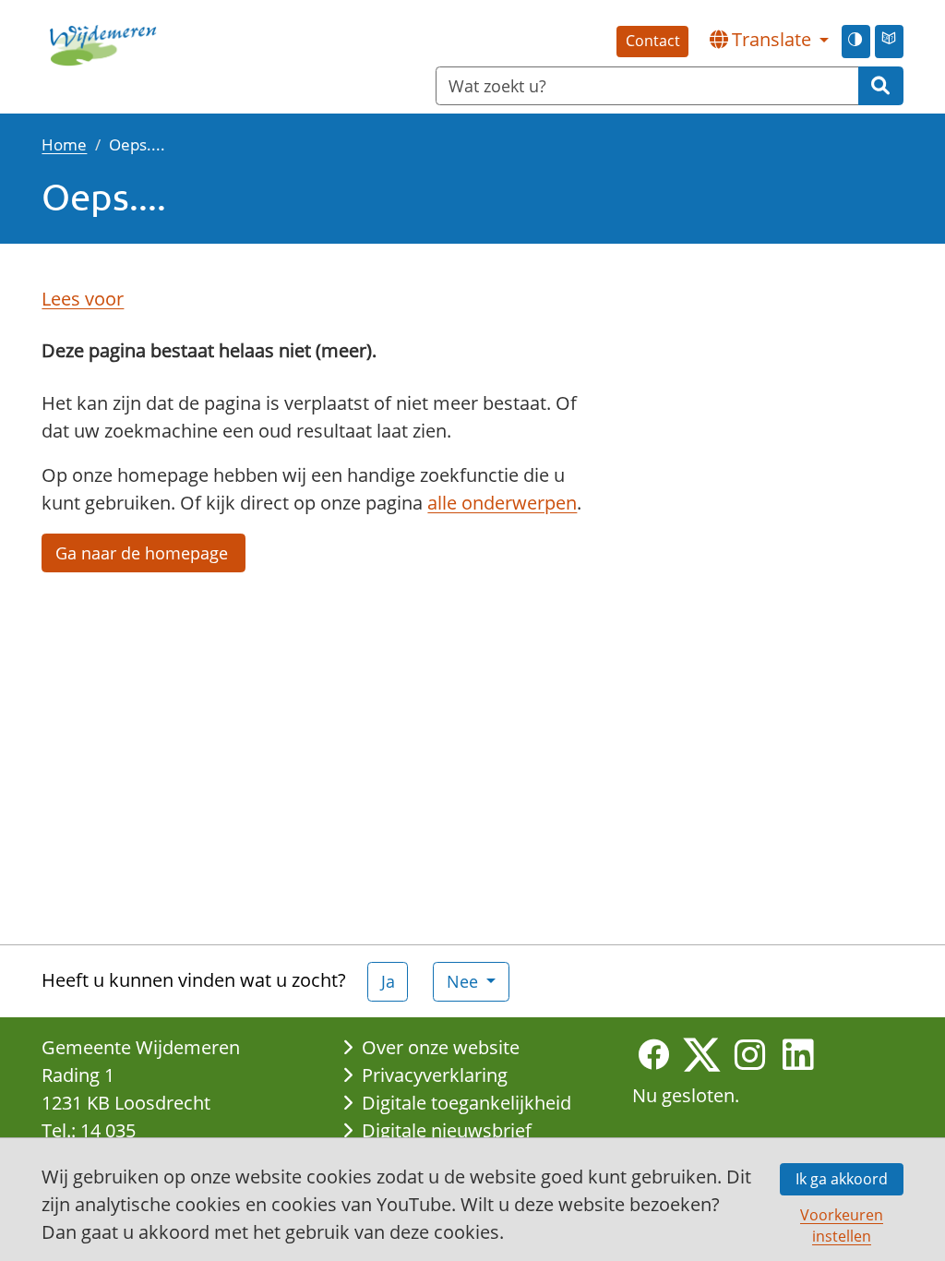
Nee (465, 981)
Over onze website (441, 1047)
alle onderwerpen (502, 502)
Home (64, 144)
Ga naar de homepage (144, 553)
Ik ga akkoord (841, 1179)
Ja (388, 981)
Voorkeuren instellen (841, 1225)
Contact (653, 40)
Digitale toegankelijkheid (466, 1102)
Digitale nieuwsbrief (447, 1130)
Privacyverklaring (435, 1075)
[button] (769, 40)
